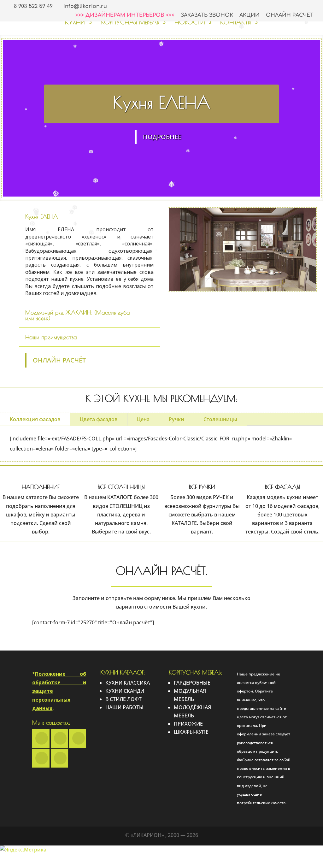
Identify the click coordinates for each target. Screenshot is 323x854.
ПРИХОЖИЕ (188, 723)
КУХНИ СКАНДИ (124, 690)
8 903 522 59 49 (33, 6)
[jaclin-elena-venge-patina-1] (242, 290)
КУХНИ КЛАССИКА (127, 682)
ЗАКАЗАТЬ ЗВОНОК (207, 15)
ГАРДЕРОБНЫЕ (192, 682)
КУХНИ (75, 23)
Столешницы (220, 419)
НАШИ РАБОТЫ (124, 707)
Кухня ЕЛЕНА (161, 102)
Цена (143, 419)
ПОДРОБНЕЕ (162, 137)
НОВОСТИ (189, 23)
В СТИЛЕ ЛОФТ (123, 699)
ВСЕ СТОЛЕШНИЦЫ (121, 487)
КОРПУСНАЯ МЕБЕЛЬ (130, 23)
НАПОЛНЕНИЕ (41, 487)
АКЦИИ (249, 15)
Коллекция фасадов (35, 419)
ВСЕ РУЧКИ (202, 487)
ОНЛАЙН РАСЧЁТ (290, 15)
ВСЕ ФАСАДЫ (282, 487)
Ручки (176, 419)
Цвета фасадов (99, 419)
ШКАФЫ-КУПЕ (191, 731)
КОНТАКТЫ (235, 23)
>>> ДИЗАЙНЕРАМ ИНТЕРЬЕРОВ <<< (124, 15)
